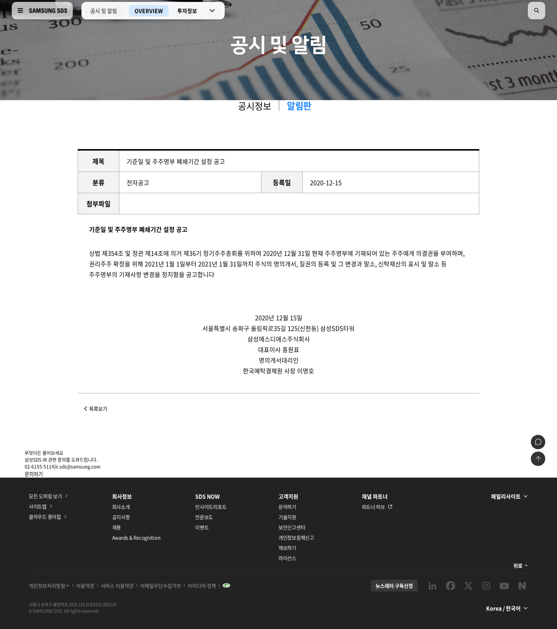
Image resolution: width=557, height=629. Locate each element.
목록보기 (98, 408)
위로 (518, 565)
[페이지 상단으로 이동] (538, 458)
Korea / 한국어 (503, 608)
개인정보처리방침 (47, 585)
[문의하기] (538, 442)
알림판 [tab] (299, 105)
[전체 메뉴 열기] (20, 10)
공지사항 (121, 516)
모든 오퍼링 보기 (45, 496)
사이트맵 (38, 506)
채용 (116, 527)
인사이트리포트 (210, 506)
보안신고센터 (291, 527)
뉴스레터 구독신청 (394, 585)
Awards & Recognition (136, 537)
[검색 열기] (536, 10)
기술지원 (287, 516)
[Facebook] (450, 586)
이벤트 (201, 527)
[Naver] (522, 586)
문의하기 (287, 506)
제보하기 (287, 547)
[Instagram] (486, 586)
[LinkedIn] (432, 586)
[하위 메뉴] (212, 10)
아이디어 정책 (202, 585)
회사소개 (121, 506)
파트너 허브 (373, 506)
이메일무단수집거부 (160, 585)
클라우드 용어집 (45, 516)
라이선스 (287, 557)
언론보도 (204, 516)
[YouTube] (504, 586)
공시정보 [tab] (254, 106)
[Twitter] (468, 586)
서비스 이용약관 (117, 585)
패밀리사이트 (506, 496)
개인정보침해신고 (296, 537)
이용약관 (85, 585)
